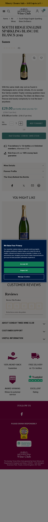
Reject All (24, 270)
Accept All (24, 264)
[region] (24, 261)
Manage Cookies (24, 276)
